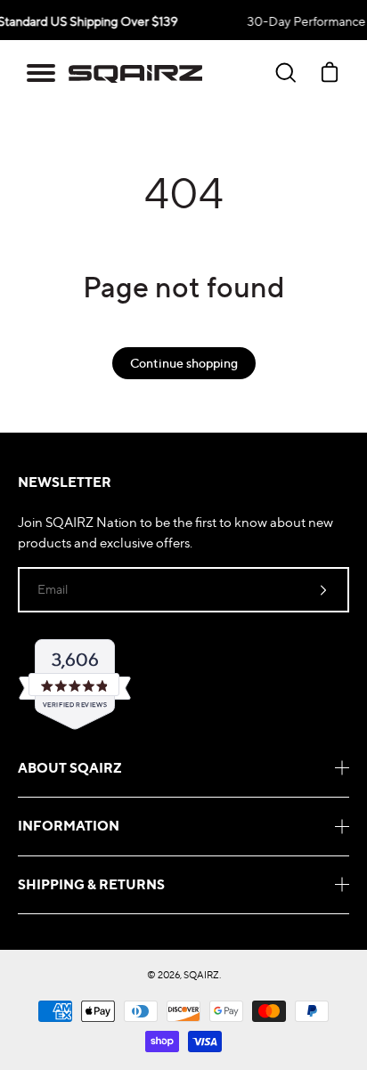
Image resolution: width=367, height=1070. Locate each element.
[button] (41, 73)
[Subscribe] (323, 589)
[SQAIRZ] (135, 73)
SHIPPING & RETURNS (91, 884)
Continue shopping (184, 362)
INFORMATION (68, 825)
